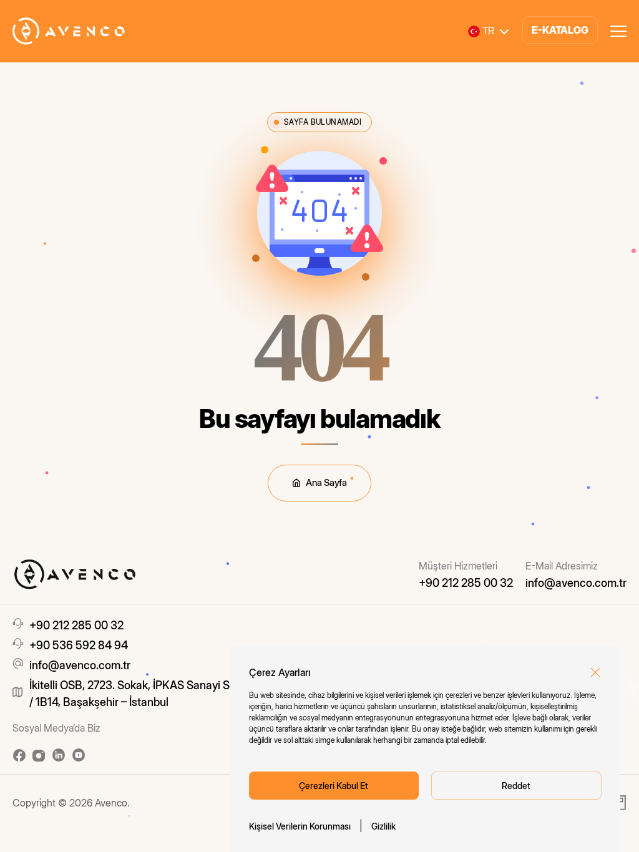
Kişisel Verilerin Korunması (300, 826)
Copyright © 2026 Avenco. (71, 802)
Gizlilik (383, 826)
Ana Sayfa (326, 482)
